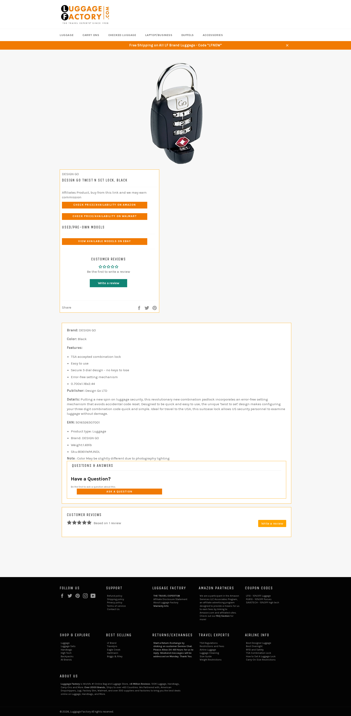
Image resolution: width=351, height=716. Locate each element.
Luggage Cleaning (209, 653)
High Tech (66, 653)
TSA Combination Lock (258, 653)
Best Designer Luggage (258, 643)
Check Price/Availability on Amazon (104, 204)
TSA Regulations (209, 643)
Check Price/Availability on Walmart (105, 216)
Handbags (66, 649)
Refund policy (114, 595)
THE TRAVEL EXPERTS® (166, 595)
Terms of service (116, 606)
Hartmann (112, 653)
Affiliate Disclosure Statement (170, 599)
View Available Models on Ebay (104, 241)
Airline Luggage (208, 649)
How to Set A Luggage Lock (261, 656)
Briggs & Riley (114, 656)
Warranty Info (161, 606)
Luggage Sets (68, 646)
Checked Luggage (122, 35)
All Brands (66, 659)
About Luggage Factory (165, 602)
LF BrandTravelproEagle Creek (113, 646)
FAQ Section (223, 615)
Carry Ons (90, 35)
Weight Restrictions (211, 659)
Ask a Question (119, 491)
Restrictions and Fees (212, 646)
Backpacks (67, 656)
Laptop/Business (158, 35)
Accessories (213, 35)
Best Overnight (254, 646)
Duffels (187, 35)
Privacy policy (114, 602)
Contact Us (113, 609)
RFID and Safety (255, 649)
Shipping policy (115, 599)
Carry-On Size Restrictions (261, 659)
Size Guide (206, 656)
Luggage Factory (80, 711)
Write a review (108, 283)
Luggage (67, 35)
